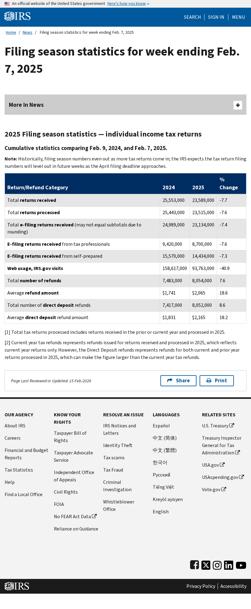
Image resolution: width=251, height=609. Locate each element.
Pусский (161, 475)
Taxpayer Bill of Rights (70, 437)
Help (10, 482)
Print (221, 380)
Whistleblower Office (118, 505)
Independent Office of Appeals (74, 476)
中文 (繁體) (165, 450)
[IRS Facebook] (194, 564)
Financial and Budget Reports (26, 454)
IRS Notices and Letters (119, 429)
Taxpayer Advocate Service (73, 456)
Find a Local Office (24, 494)
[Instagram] (217, 564)
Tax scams (114, 457)
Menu (238, 17)
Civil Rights (66, 492)
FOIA (59, 504)
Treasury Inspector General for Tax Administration (222, 445)
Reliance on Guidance (76, 529)
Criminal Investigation (117, 486)
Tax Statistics (19, 470)
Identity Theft (118, 445)
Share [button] (183, 380)
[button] (216, 17)
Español (161, 425)
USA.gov (210, 465)
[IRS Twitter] (206, 564)
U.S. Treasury (215, 425)
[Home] (17, 16)
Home (11, 32)
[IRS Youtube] (241, 564)
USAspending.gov (220, 477)
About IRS (15, 425)
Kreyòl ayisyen (168, 499)
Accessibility (233, 586)
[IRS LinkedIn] (228, 564)
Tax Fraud (113, 470)
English (161, 511)
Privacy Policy (200, 586)
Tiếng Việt (163, 487)
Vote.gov (211, 489)
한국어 (160, 462)
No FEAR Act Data (72, 516)
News (27, 32)
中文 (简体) (165, 438)
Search (192, 17)
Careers (13, 438)
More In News (26, 105)
